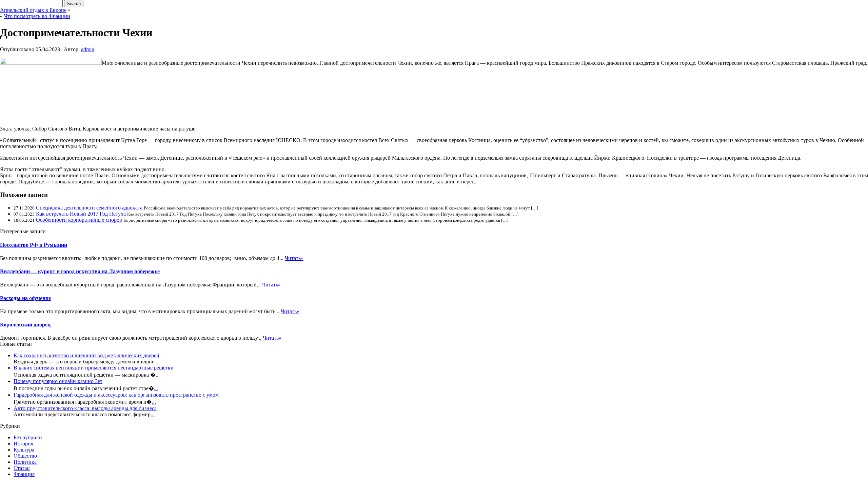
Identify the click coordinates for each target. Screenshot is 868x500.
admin (87, 49)
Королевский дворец (25, 324)
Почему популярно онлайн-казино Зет (58, 381)
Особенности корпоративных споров (79, 220)
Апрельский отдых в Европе (33, 10)
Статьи (22, 468)
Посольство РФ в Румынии (33, 245)
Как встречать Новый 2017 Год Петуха (81, 214)
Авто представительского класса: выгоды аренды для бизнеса (85, 408)
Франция (24, 474)
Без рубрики (28, 437)
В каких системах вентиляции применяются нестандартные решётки (94, 368)
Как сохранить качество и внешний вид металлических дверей (86, 355)
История (23, 443)
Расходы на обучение (25, 298)
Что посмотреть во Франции (37, 16)
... (156, 361)
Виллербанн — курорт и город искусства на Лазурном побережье (80, 271)
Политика (25, 462)
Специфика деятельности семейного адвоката (89, 208)
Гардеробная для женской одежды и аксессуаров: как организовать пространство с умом (116, 395)
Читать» (294, 258)
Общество (25, 456)
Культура (24, 450)
